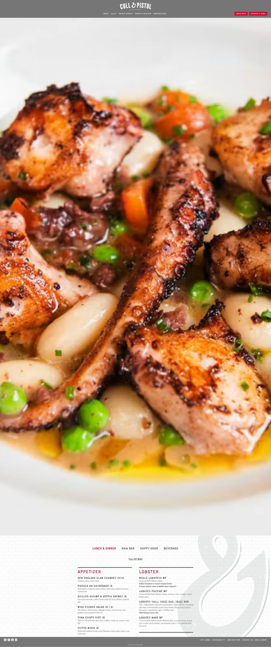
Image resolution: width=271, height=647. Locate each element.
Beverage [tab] (171, 548)
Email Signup (261, 640)
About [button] (106, 14)
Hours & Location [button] (143, 14)
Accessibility (218, 640)
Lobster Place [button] (160, 14)
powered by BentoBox (135, 645)
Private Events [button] (126, 14)
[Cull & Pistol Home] (135, 6)
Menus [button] (114, 13)
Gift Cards (205, 640)
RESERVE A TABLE (258, 14)
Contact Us (247, 640)
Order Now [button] (241, 14)
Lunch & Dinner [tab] (104, 548)
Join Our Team (233, 640)
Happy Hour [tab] (149, 548)
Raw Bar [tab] (128, 548)
